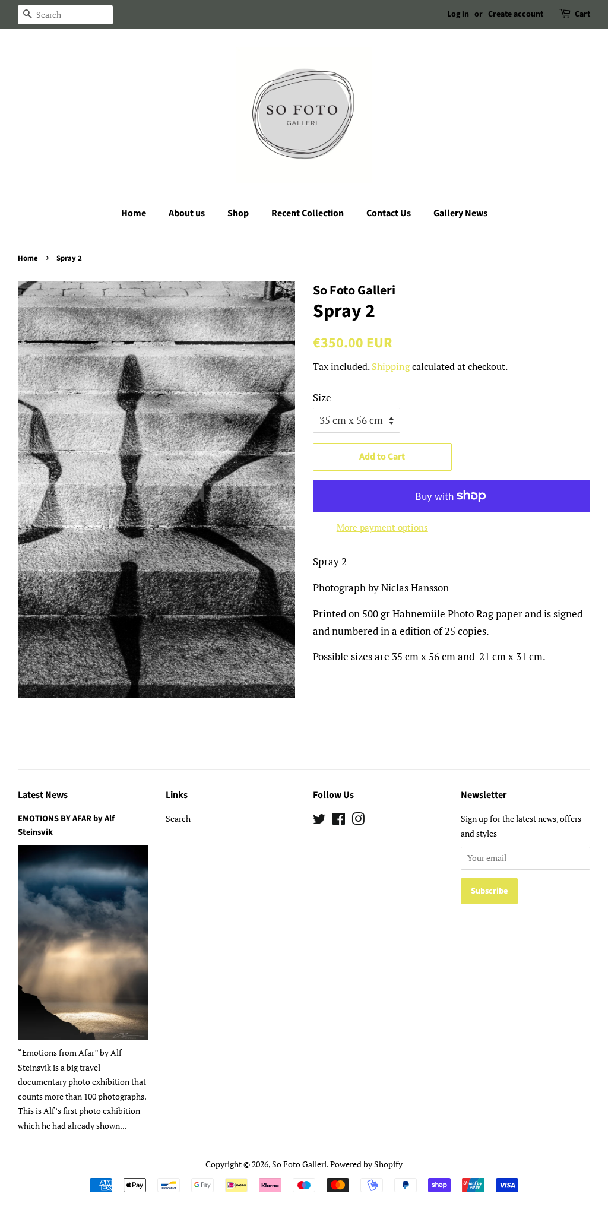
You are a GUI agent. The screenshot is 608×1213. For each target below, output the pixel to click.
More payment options (382, 527)
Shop (238, 213)
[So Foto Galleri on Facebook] (339, 820)
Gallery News (460, 213)
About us (187, 213)
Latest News (43, 795)
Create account (515, 14)
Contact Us (388, 213)
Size (322, 397)
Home (133, 213)
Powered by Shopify (366, 1164)
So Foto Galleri (299, 1164)
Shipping (391, 366)
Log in (458, 14)
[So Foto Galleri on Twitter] (319, 820)
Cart (582, 14)
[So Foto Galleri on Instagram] (358, 820)
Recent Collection (307, 213)
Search (178, 818)
